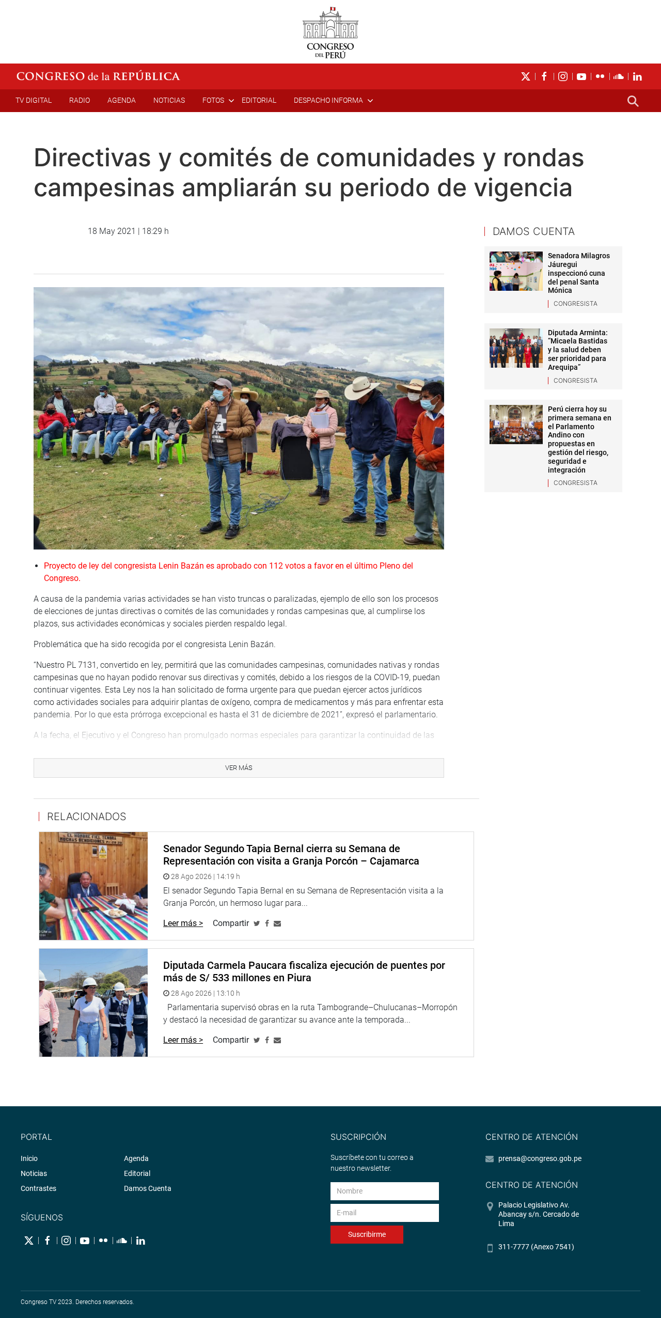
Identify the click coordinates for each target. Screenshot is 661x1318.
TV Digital (33, 100)
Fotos (213, 100)
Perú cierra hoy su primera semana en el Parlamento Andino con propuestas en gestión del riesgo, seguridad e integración (579, 439)
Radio (79, 100)
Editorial (259, 100)
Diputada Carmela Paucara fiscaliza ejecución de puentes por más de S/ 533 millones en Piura (304, 971)
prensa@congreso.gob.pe (539, 1158)
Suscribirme (367, 1234)
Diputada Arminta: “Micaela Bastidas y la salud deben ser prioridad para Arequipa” (578, 349)
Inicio (29, 1158)
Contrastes (38, 1188)
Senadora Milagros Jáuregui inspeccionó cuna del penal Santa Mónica (579, 273)
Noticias (169, 100)
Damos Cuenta (147, 1188)
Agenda (121, 100)
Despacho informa (328, 100)
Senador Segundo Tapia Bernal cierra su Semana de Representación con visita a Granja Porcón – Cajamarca (291, 854)
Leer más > (183, 923)
